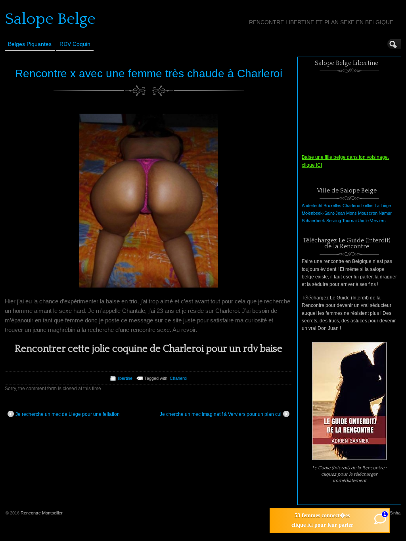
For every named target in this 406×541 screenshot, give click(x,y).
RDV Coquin (74, 44)
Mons (351, 213)
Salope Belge (50, 19)
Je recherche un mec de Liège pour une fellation (67, 414)
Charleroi (178, 378)
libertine (125, 378)
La (377, 205)
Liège (386, 205)
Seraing (333, 220)
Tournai (349, 220)
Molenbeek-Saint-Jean (323, 213)
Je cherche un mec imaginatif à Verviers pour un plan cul (221, 414)
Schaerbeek (313, 220)
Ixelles (367, 205)
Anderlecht (312, 205)
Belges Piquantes (30, 44)
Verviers (378, 220)
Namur (385, 213)
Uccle (363, 220)
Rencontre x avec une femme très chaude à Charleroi (148, 73)
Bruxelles (332, 205)
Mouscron (367, 213)
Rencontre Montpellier (42, 513)
